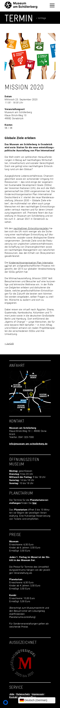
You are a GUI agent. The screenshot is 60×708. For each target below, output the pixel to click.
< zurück (9, 343)
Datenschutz (23, 694)
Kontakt (13, 697)
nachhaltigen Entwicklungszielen (31, 228)
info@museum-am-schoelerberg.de (28, 443)
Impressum (38, 694)
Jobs (11, 694)
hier (34, 503)
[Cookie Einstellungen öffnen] (5, 704)
